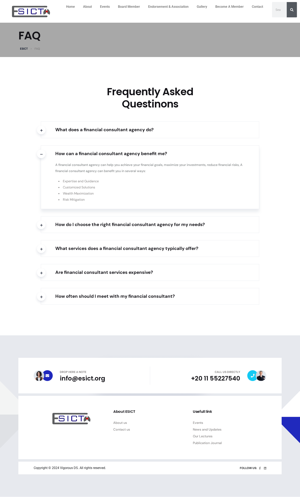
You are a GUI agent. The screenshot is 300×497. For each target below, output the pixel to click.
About (87, 7)
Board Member (129, 7)
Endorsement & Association (168, 7)
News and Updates (207, 429)
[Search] (292, 9)
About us (120, 423)
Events (105, 7)
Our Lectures (202, 436)
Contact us (121, 429)
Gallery (202, 7)
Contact (257, 7)
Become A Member (229, 7)
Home (70, 7)
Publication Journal (207, 443)
